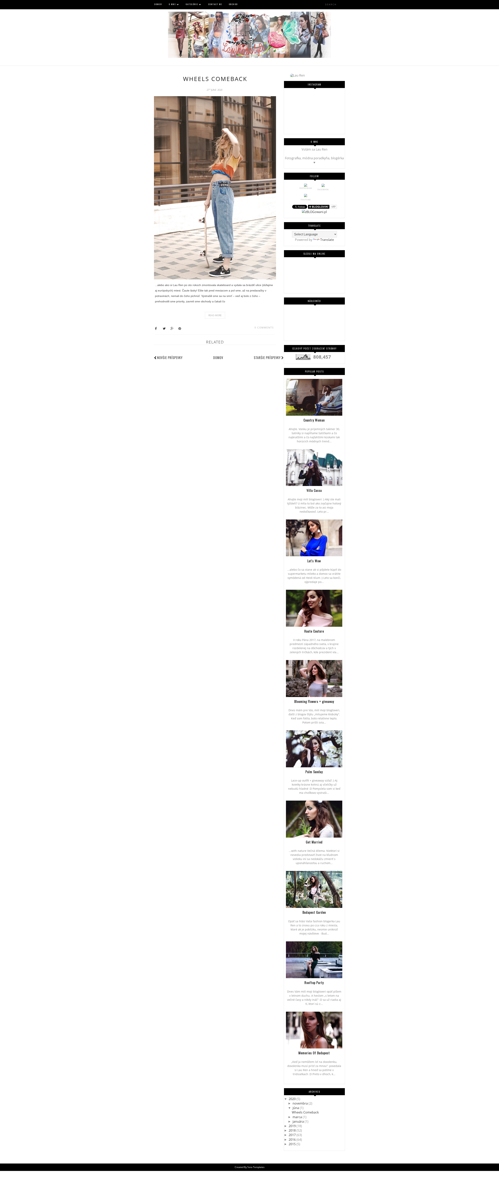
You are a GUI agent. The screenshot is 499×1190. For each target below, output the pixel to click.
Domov (218, 357)
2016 (292, 1139)
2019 (292, 1126)
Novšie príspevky (170, 357)
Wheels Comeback (215, 79)
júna (296, 1108)
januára (299, 1121)
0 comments (264, 327)
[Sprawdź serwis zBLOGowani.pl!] (314, 212)
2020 (292, 1099)
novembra (301, 1103)
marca (298, 1117)
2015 (292, 1144)
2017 (292, 1135)
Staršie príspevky (267, 357)
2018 (292, 1130)
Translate (327, 240)
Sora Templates (256, 1167)
